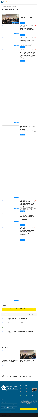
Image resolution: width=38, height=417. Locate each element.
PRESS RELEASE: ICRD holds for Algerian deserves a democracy (27, 128)
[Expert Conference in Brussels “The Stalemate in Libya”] (28, 354)
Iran (9, 409)
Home (4, 6)
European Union (3, 405)
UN (11, 410)
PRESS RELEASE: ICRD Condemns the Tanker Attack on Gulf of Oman (27, 40)
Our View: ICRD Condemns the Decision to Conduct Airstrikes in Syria (20, 327)
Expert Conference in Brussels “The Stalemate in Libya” (27, 16)
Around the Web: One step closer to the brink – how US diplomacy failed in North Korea (18, 335)
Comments (31, 314)
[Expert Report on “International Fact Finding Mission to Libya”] (10, 369)
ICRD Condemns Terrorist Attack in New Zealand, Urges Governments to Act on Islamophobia (27, 217)
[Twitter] (9, 396)
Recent (19, 314)
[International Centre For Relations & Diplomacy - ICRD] (5, 1)
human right (3, 407)
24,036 (32, 37)
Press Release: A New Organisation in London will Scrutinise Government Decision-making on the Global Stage (27, 231)
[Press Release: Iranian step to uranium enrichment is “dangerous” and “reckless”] (34, 392)
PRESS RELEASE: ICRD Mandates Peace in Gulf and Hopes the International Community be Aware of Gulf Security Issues (27, 53)
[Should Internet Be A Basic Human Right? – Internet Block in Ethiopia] (28, 396)
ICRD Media (9, 6)
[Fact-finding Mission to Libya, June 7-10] (5, 324)
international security (4, 409)
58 (32, 200)
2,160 (32, 25)
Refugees (2, 410)
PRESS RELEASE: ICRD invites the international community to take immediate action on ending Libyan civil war (28, 204)
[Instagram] (11, 396)
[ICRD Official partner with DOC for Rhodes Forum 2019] (5, 320)
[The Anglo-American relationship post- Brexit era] (22, 389)
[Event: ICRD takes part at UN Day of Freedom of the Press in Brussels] (5, 333)
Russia (6, 410)
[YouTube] (10, 396)
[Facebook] (7, 396)
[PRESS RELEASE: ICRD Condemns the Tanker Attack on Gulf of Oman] (34, 396)
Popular (6, 314)
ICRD (21, 14)
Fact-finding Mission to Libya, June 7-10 (15, 322)
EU (4, 402)
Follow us (21, 405)
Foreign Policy (9, 405)
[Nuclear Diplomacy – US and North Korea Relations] (28, 369)
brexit (2, 402)
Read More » (22, 47)
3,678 (32, 14)
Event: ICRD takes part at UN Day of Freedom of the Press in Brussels (20, 331)
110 (32, 49)
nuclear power (13, 409)
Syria (9, 410)
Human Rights (8, 407)
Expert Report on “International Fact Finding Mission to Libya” (10, 375)
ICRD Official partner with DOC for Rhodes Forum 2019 (18, 318)
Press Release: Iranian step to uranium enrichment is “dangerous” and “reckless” (27, 28)
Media (6, 6)
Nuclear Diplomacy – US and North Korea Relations (27, 375)
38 (32, 227)
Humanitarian (14, 405)
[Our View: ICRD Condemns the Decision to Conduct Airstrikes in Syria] (5, 328)
